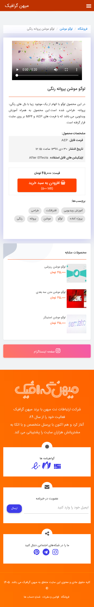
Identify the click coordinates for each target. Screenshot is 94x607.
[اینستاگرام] (55, 553)
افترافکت (51, 210)
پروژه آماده (76, 218)
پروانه (33, 218)
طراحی (35, 210)
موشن (47, 218)
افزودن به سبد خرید (45, 183)
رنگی (20, 218)
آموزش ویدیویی (73, 210)
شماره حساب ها (32, 597)
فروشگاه (82, 29)
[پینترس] (37, 553)
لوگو (60, 218)
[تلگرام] (46, 553)
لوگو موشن (66, 29)
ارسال (14, 508)
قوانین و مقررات (50, 597)
